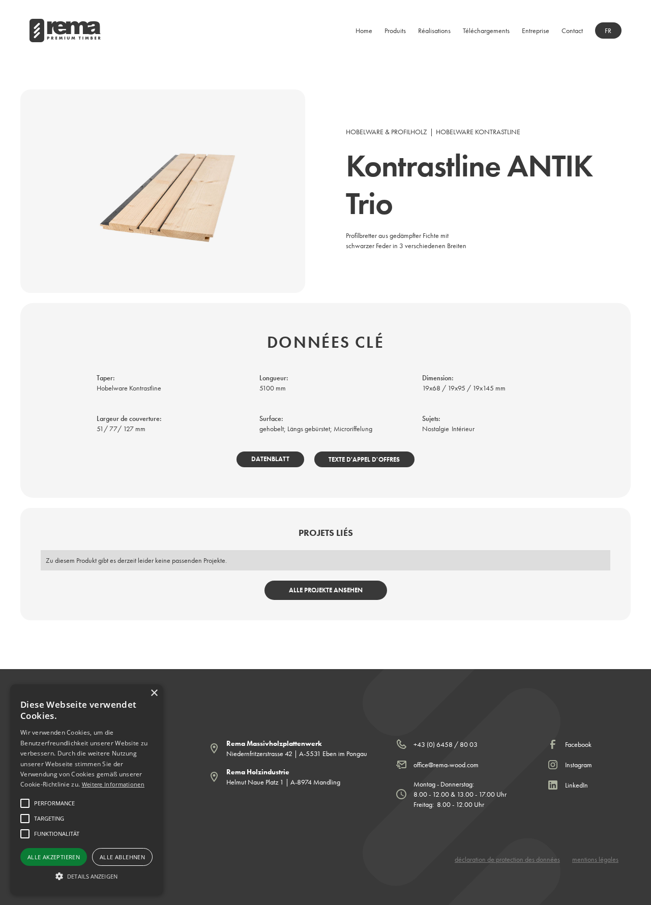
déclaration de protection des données (507, 859)
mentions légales (595, 859)
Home (364, 30)
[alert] (86, 789)
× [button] (154, 693)
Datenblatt (270, 459)
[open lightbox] (162, 191)
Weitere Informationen (113, 784)
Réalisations (434, 30)
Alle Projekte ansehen (326, 590)
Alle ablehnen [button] (122, 857)
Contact (572, 30)
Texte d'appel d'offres (364, 459)
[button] (395, 30)
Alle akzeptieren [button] (53, 857)
